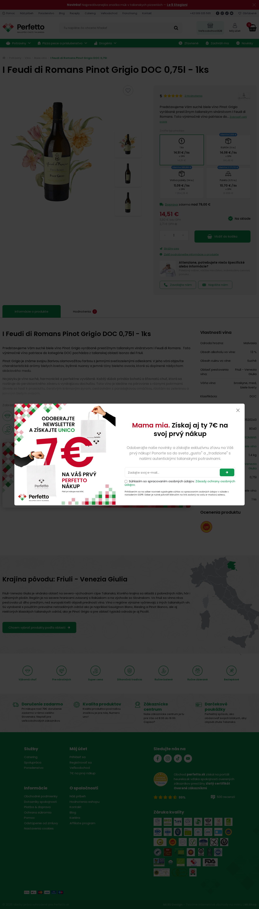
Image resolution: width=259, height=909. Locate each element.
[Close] (238, 410)
